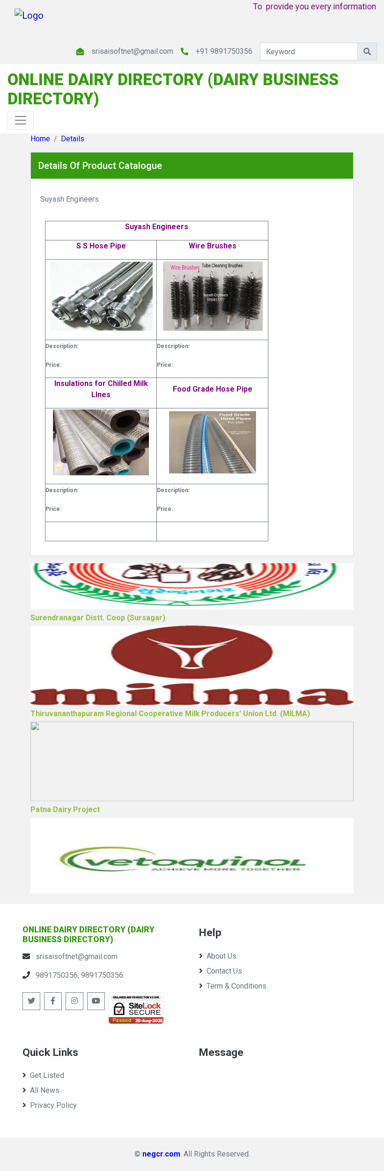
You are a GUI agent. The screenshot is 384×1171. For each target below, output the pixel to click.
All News (44, 1090)
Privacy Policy (53, 1105)
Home (40, 138)
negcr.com (161, 1153)
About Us (221, 956)
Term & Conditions (236, 986)
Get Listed (47, 1075)
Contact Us (224, 971)
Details (72, 138)
